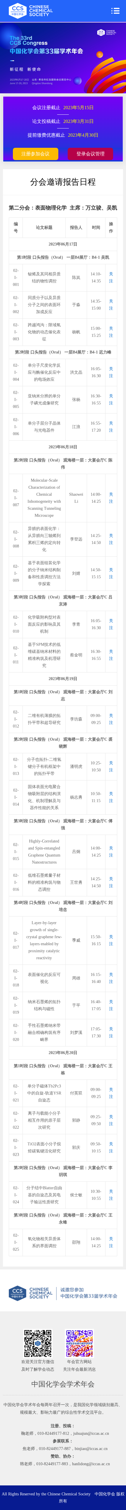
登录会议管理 (90, 153)
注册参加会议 (35, 153)
